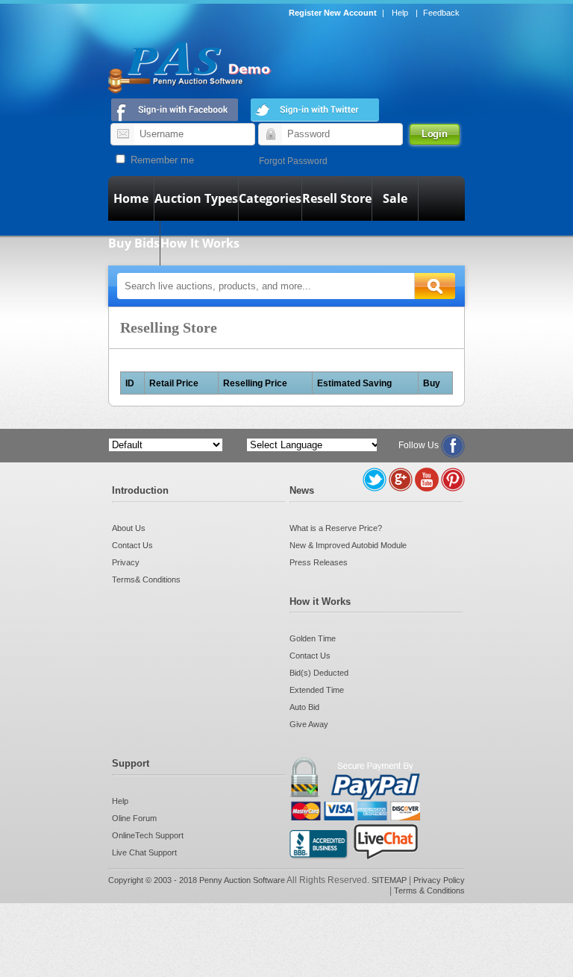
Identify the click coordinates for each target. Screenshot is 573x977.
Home (130, 198)
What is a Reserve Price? (335, 528)
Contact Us (132, 545)
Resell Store (337, 198)
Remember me (161, 160)
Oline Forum (134, 818)
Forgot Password (293, 161)
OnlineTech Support (148, 835)
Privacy (126, 562)
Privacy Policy (439, 880)
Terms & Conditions (429, 890)
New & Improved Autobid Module (348, 545)
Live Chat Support (144, 852)
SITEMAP (390, 880)
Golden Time (312, 638)
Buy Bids (134, 243)
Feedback (441, 12)
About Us (128, 528)
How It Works (199, 243)
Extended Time (316, 689)
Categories (270, 198)
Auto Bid (304, 707)
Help (400, 12)
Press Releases (318, 562)
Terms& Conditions (146, 579)
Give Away (308, 724)
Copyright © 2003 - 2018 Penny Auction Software (196, 880)
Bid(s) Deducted (318, 672)
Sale (395, 198)
